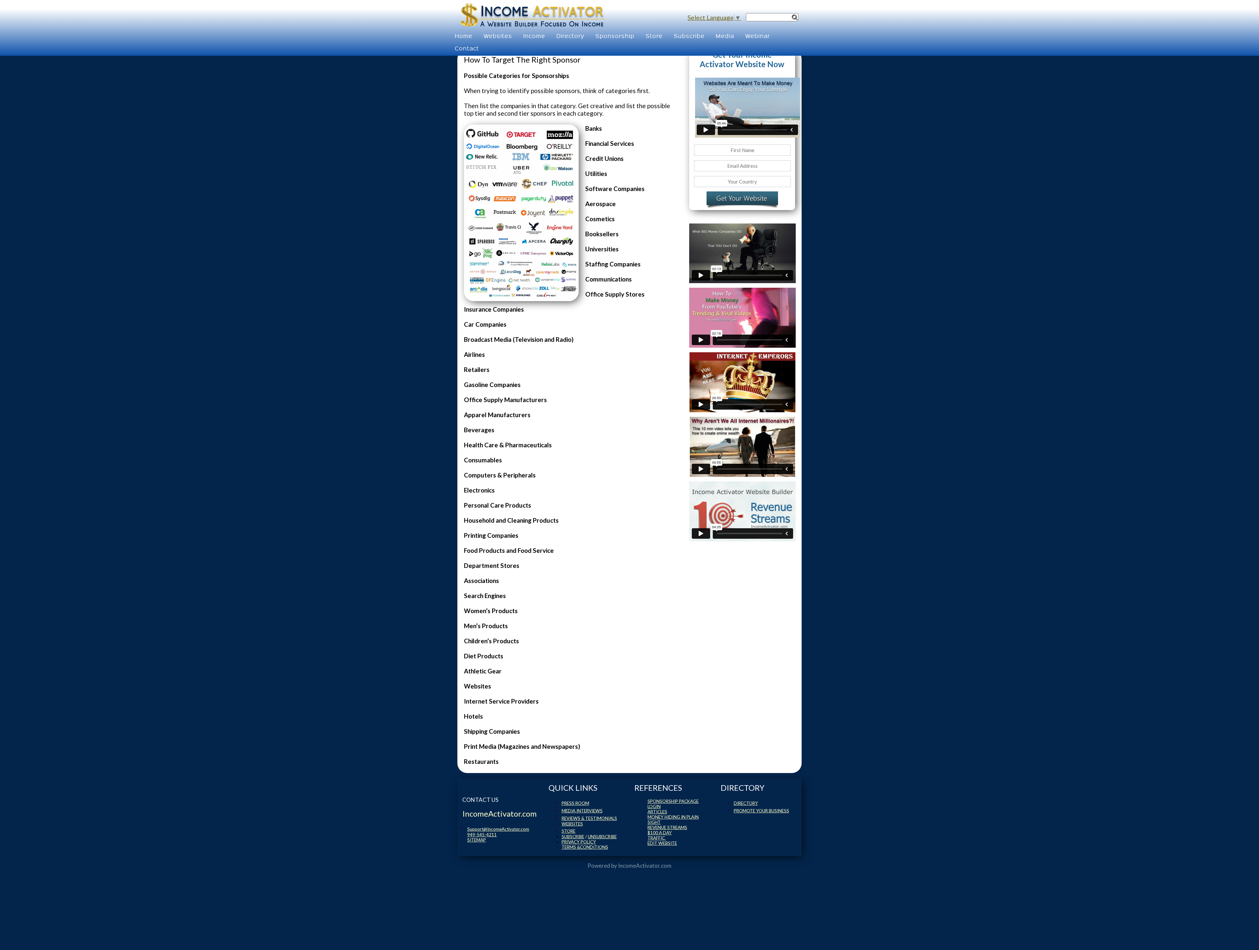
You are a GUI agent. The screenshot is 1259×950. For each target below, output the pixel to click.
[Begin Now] (742, 199)
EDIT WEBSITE (662, 843)
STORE (568, 831)
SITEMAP (476, 840)
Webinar (757, 35)
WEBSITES (572, 823)
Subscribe (689, 35)
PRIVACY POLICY (579, 841)
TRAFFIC (657, 838)
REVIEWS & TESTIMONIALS (589, 818)
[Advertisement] (828, 95)
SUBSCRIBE (573, 836)
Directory (570, 35)
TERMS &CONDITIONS (585, 847)
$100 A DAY (660, 832)
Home (463, 35)
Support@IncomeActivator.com (498, 829)
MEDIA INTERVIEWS (582, 810)
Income (534, 35)
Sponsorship (614, 35)
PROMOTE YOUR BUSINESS (761, 810)
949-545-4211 (482, 834)
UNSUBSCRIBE (602, 836)
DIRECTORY (746, 803)
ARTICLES (657, 811)
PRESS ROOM (575, 803)
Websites (498, 35)
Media (725, 35)
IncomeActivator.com (644, 865)
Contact (467, 48)
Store (654, 35)
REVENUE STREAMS (667, 827)
